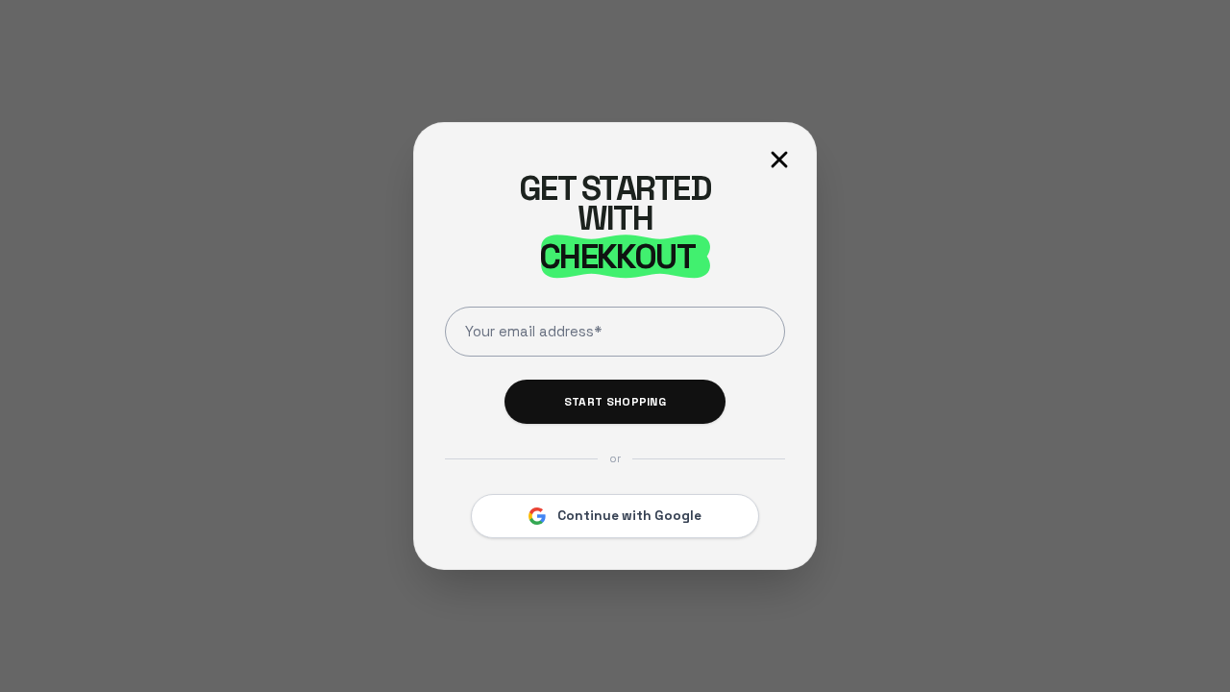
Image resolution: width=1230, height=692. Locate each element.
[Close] (779, 159)
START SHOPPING (615, 401)
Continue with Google (629, 515)
